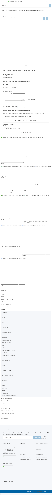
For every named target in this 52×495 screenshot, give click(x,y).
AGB (37, 447)
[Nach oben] (0, 494)
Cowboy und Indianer (6, 332)
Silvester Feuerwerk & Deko (7, 299)
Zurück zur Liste (4, 10)
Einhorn (3, 345)
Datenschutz (39, 452)
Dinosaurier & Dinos (6, 340)
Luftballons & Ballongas (6, 301)
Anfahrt (21, 447)
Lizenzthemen (4, 405)
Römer (3, 390)
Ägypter (3, 317)
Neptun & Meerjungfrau (7, 375)
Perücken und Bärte (5, 403)
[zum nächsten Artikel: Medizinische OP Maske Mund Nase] (47, 10)
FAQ (21, 449)
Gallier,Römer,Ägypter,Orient (8, 350)
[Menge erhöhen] (22, 102)
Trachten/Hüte (5, 393)
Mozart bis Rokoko (6, 373)
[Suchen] (50, 5)
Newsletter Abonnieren (43, 437)
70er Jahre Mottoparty (7, 315)
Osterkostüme (5, 383)
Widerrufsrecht (39, 454)
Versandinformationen (25, 457)
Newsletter (22, 452)
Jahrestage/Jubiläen (6, 360)
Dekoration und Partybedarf (7, 413)
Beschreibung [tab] (22, 107)
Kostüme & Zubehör (5, 307)
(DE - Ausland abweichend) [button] (19, 93)
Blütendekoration (5, 330)
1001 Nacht (4, 312)
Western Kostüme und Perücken (9, 395)
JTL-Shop (49, 491)
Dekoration (4, 335)
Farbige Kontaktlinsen (6, 400)
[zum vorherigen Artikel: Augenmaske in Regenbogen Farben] (45, 10)
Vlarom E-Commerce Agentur (36, 491)
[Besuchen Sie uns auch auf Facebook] (4, 483)
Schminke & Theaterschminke (8, 416)
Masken (9, 75)
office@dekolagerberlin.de (9, 453)
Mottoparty (3, 309)
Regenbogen (4, 388)
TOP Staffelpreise (5, 296)
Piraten (3, 385)
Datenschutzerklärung (26, 432)
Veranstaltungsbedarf (6, 408)
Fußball (3, 347)
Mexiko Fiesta (5, 368)
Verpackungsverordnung (41, 459)
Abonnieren (37, 437)
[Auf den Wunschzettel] (47, 18)
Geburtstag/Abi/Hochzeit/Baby (8, 410)
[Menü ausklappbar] (4, 1)
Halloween (3, 294)
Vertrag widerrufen (8, 481)
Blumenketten (5, 327)
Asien (3, 322)
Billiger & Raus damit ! (6, 304)
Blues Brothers (5, 325)
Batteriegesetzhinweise (41, 457)
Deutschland (4, 337)
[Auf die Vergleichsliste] (44, 18)
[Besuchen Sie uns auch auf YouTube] (4, 485)
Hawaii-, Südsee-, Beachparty (8, 355)
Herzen (3, 357)
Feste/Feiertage (4, 418)
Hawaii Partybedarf (6, 352)
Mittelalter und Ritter (6, 370)
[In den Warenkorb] (4, 15)
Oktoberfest (4, 380)
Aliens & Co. (4, 320)
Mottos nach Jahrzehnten (7, 398)
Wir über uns (23, 454)
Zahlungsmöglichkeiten (25, 459)
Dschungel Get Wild (6, 342)
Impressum (38, 449)
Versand (14, 87)
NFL (2, 378)
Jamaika (3, 363)
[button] (41, 1)
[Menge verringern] (4, 99)
